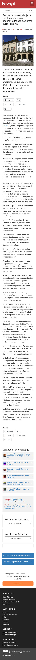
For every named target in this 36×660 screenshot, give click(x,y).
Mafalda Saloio (10, 506)
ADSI (21, 653)
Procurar (30, 10)
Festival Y (6, 126)
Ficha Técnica (7, 597)
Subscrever (18, 583)
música (18, 506)
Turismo (5, 622)
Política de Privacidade (11, 602)
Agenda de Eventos (9, 615)
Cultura (14, 499)
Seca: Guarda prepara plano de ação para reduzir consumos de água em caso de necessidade (20, 555)
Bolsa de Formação (9, 632)
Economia (6, 624)
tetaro (13, 508)
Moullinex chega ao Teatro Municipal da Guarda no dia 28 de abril (19, 562)
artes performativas (20, 505)
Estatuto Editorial (9, 599)
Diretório (5, 612)
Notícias (19, 499)
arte (12, 505)
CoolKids (5, 619)
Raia (4, 617)
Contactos (6, 604)
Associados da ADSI (8, 655)
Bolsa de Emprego (9, 635)
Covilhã (13, 501)
